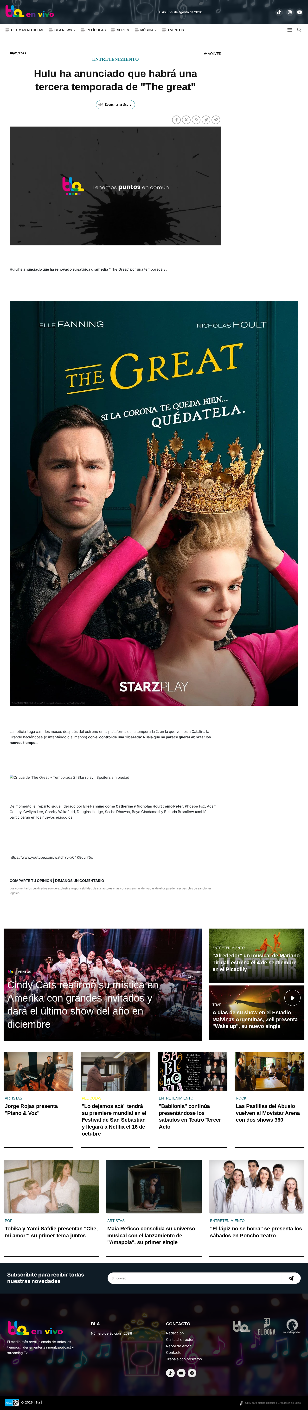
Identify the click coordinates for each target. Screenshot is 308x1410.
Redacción (175, 1333)
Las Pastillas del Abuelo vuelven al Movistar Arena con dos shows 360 (268, 1113)
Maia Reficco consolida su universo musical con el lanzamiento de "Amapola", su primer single (151, 1235)
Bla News (63, 30)
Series (123, 30)
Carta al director (180, 1339)
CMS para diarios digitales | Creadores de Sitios (273, 1402)
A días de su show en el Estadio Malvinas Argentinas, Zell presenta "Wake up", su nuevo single (255, 1019)
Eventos (176, 30)
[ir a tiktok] (279, 12)
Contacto (173, 1352)
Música (147, 30)
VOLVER (214, 53)
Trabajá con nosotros (184, 1359)
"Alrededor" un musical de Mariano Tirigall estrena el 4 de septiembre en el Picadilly (256, 962)
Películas (96, 30)
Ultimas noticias (27, 30)
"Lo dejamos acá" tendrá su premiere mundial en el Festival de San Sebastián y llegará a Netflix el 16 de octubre (114, 1120)
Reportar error (178, 1346)
